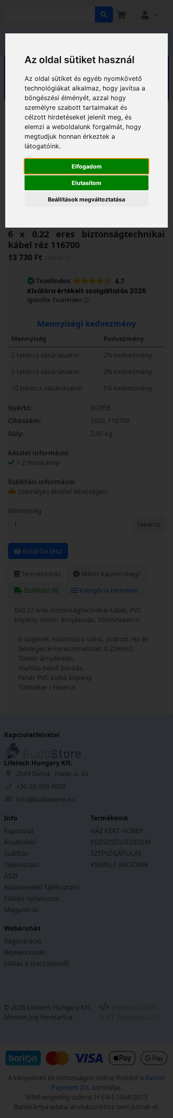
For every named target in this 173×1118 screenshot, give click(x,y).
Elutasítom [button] (86, 182)
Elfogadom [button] (87, 166)
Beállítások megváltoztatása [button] (86, 199)
